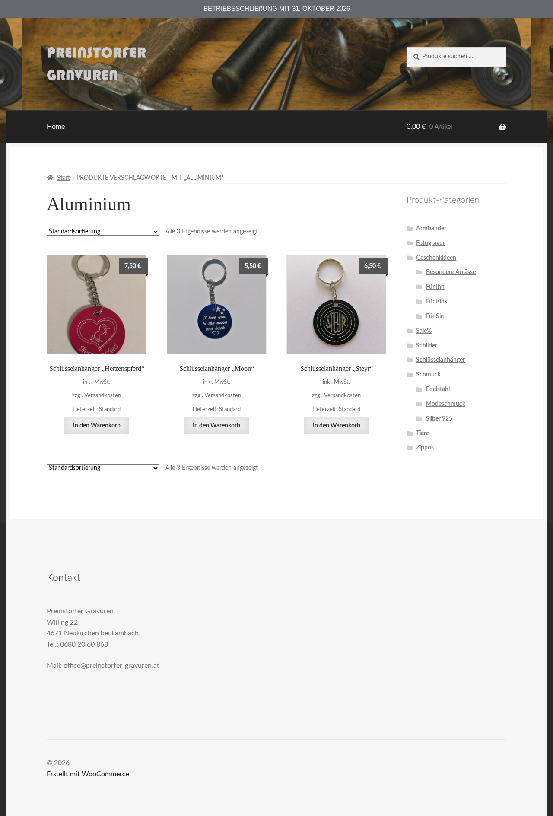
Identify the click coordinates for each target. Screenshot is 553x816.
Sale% (424, 331)
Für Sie (435, 316)
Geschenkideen (436, 258)
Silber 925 (439, 419)
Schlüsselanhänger (440, 360)
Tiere (422, 433)
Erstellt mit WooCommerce (88, 774)
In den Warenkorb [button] (97, 426)
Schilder (426, 346)
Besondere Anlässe (451, 272)
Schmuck (428, 375)
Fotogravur (430, 243)
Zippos (425, 448)
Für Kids (436, 302)
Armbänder (431, 229)
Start (63, 178)
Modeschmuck (445, 404)
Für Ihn (435, 287)
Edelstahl (438, 389)
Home (56, 126)
